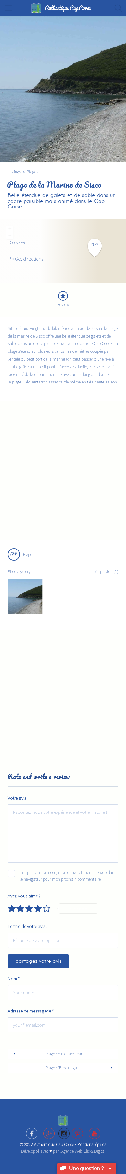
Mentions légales (91, 1144)
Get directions (29, 259)
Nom (14, 978)
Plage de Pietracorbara (65, 1054)
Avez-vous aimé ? (24, 896)
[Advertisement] (63, 474)
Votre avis (17, 798)
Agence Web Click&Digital (83, 1151)
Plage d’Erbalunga (61, 1068)
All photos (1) (106, 571)
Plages (32, 171)
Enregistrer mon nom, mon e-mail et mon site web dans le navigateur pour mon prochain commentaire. (68, 875)
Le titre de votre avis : (27, 926)
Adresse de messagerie (31, 1011)
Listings (14, 171)
